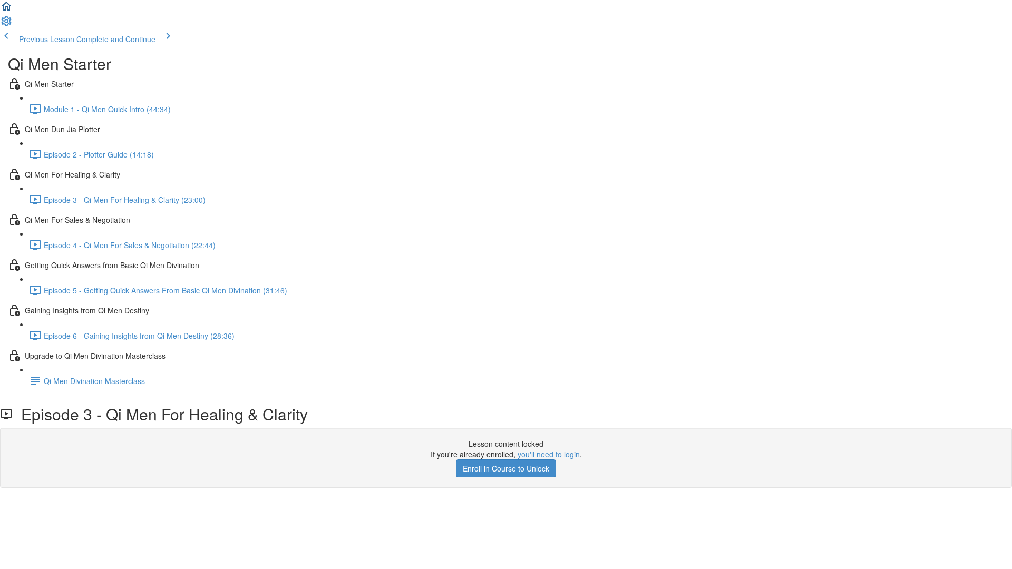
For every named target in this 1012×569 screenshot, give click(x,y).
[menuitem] (6, 24)
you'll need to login (549, 454)
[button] (6, 9)
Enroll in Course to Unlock (506, 468)
